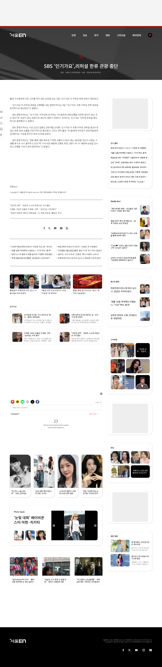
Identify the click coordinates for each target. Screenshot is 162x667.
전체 (74, 35)
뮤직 (96, 35)
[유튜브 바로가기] (136, 650)
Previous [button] (54, 525)
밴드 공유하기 (67, 228)
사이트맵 (144, 640)
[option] (74, 525)
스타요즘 (121, 35)
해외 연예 (114, 536)
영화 (108, 35)
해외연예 (136, 35)
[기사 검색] (148, 35)
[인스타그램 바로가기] (143, 650)
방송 (85, 35)
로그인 (150, 640)
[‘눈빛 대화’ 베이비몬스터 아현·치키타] (74, 525)
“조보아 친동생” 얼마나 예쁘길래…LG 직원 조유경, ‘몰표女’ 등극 (36, 212)
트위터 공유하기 (49, 228)
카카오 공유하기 (55, 228)
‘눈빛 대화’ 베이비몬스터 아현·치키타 (29, 520)
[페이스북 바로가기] (123, 650)
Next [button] (95, 525)
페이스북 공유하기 (44, 228)
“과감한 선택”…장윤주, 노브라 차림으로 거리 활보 (30, 205)
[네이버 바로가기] (150, 650)
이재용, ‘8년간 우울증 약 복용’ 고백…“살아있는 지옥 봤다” (33, 209)
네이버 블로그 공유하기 (61, 228)
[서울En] (18, 35)
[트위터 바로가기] (129, 650)
